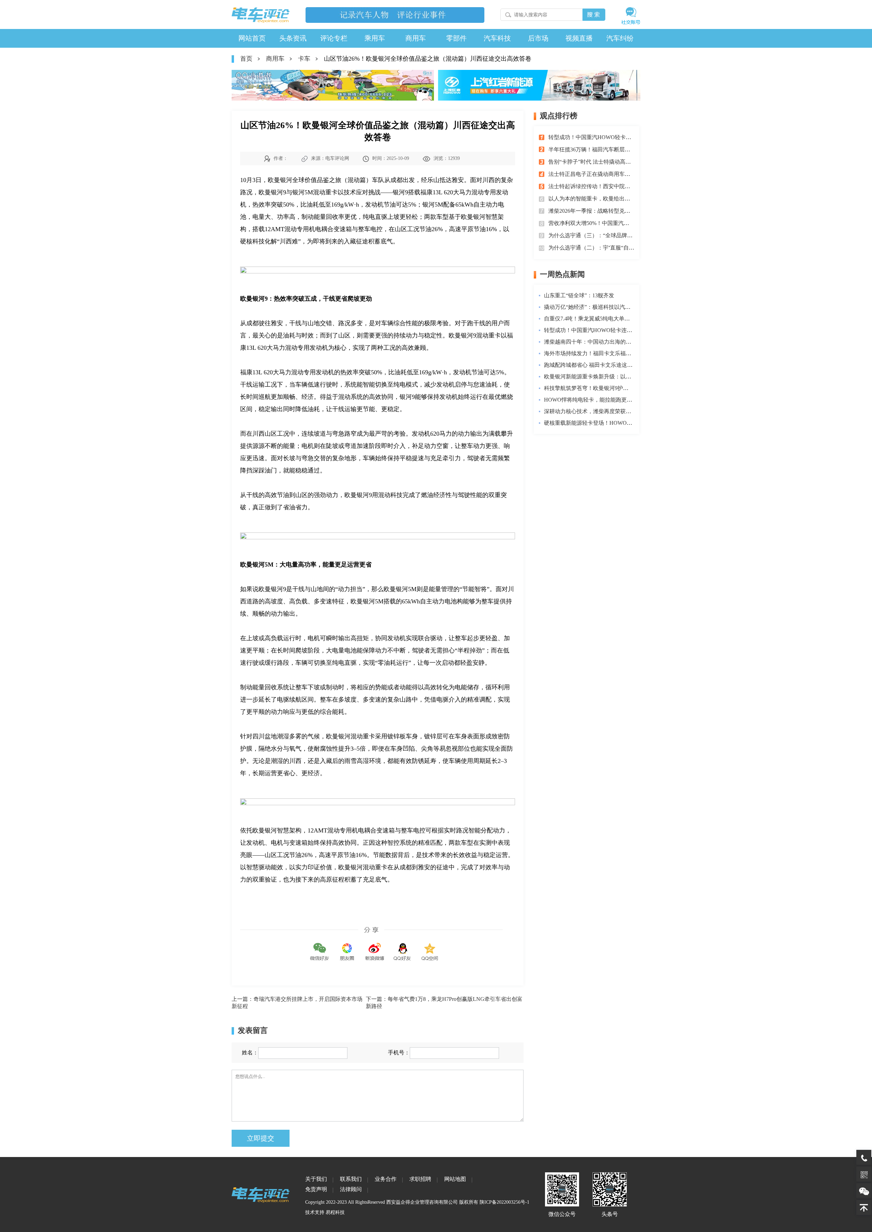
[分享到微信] (319, 947)
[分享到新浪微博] (374, 947)
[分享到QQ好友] (402, 947)
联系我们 (351, 1179)
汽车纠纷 (620, 38)
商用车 (415, 38)
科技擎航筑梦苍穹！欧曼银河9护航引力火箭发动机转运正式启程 (621, 388)
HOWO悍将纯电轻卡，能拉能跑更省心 (591, 400)
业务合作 (385, 1179)
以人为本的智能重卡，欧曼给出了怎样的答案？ (605, 198)
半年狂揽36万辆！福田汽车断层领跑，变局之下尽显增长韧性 (622, 149)
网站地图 (455, 1179)
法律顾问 (351, 1189)
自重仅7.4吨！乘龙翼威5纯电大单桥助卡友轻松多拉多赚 (611, 318)
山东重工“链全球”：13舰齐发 (579, 295)
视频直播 (579, 38)
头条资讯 (293, 38)
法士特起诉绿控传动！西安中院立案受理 (597, 186)
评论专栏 (333, 38)
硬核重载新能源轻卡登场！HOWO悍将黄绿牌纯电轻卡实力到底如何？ (629, 423)
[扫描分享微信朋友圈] (347, 947)
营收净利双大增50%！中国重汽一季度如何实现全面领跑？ (618, 223)
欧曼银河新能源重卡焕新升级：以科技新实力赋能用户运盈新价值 (623, 376)
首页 (246, 58)
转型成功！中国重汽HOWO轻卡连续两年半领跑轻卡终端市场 (622, 137)
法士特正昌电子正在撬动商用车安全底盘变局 (602, 174)
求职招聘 (420, 1179)
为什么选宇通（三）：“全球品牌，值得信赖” (602, 235)
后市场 (538, 38)
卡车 (304, 58)
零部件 (456, 38)
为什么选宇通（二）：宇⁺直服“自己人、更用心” (606, 248)
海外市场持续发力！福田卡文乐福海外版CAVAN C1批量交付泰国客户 (628, 353)
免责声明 (316, 1189)
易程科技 (335, 1212)
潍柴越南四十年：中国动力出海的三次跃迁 (596, 342)
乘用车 (374, 38)
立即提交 (260, 1138)
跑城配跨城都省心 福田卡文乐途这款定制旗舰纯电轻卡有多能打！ (623, 365)
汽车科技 (497, 38)
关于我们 (316, 1179)
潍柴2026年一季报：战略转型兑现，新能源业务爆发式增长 (619, 211)
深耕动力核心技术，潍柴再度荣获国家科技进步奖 (604, 411)
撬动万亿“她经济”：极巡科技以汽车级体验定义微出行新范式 (617, 307)
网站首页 (252, 38)
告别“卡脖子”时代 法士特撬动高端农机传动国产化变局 (614, 162)
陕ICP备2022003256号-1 (504, 1202)
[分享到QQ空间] (429, 947)
